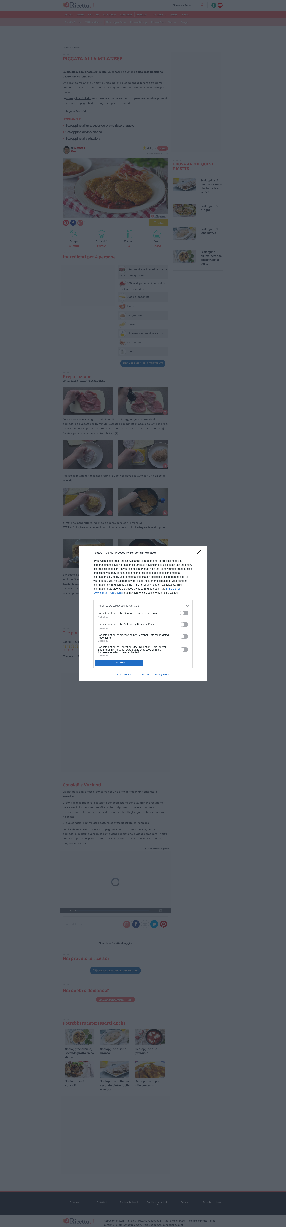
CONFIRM (119, 662)
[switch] (184, 613)
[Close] (200, 553)
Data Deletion (124, 674)
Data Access (143, 674)
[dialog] (143, 613)
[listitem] (143, 606)
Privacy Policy (162, 674)
